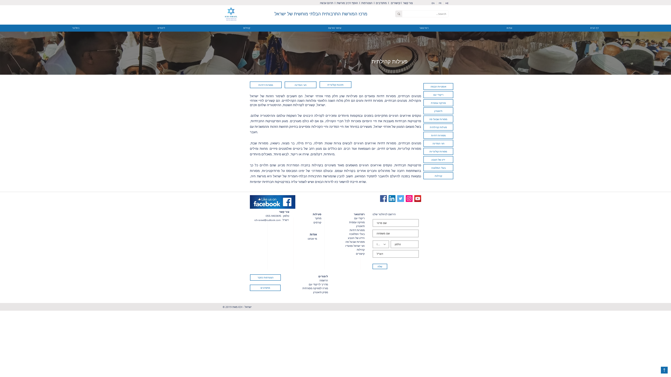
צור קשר (408, 3)
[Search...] (398, 14)
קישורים (395, 3)
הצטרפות (367, 3)
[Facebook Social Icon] (383, 198)
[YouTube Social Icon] (417, 198)
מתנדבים (381, 3)
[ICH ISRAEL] (400, 198)
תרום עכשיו (327, 3)
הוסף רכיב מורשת (347, 3)
